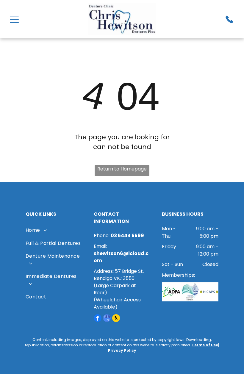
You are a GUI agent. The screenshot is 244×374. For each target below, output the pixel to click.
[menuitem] (54, 231)
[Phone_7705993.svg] (229, 22)
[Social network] (116, 318)
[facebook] (97, 318)
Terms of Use (205, 345)
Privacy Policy (122, 350)
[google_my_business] (107, 318)
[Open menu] (14, 19)
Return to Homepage (122, 168)
